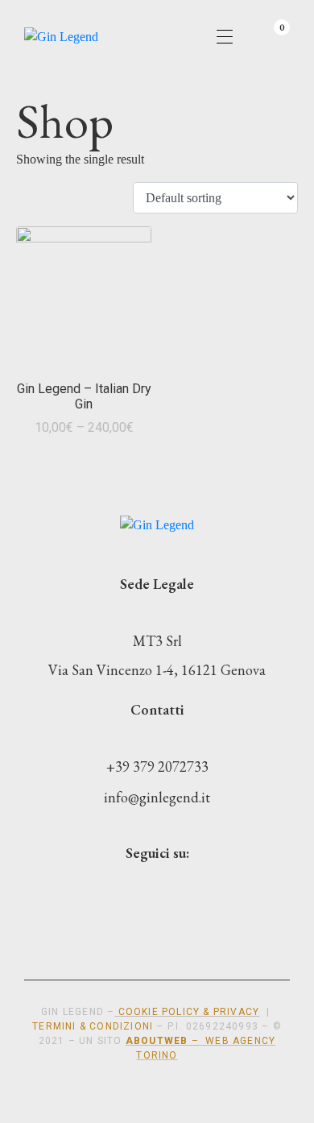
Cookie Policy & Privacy (189, 1011)
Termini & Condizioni (92, 1026)
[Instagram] (141, 889)
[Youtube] (89, 889)
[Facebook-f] (192, 889)
